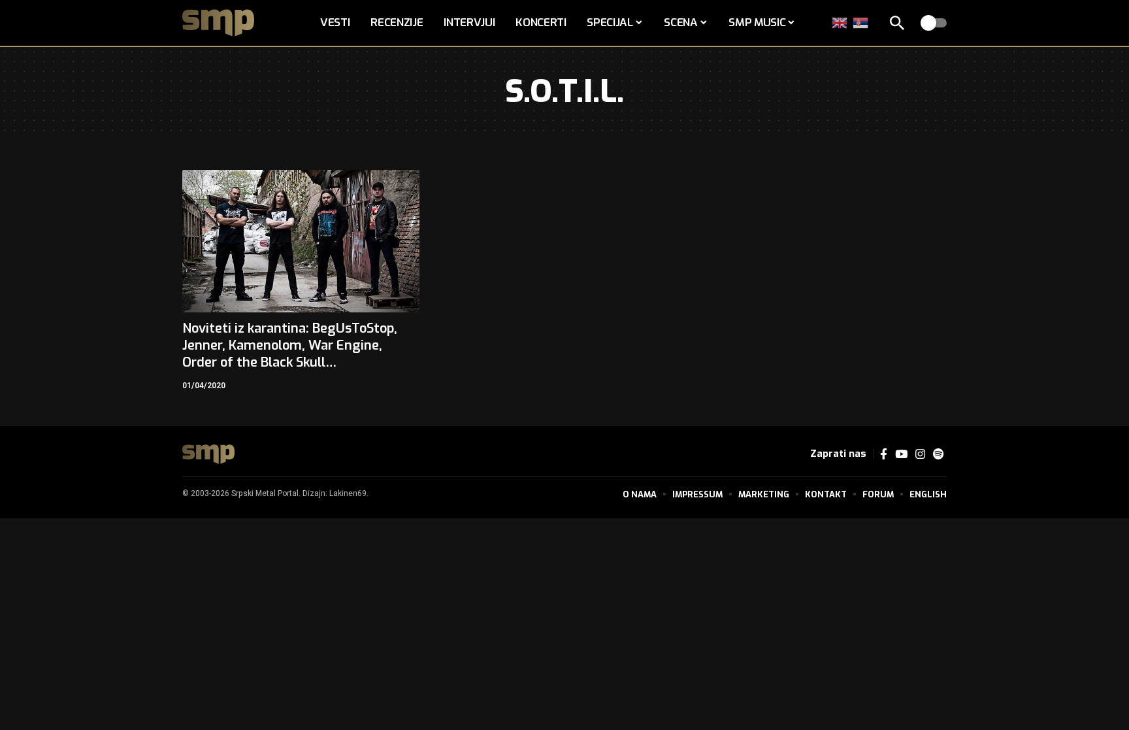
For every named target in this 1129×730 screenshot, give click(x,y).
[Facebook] (884, 454)
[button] (897, 22)
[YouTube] (901, 454)
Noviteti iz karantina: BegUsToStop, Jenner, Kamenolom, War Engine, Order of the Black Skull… (289, 345)
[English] (840, 22)
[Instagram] (920, 454)
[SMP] (208, 454)
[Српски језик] (861, 22)
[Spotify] (938, 454)
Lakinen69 (348, 493)
